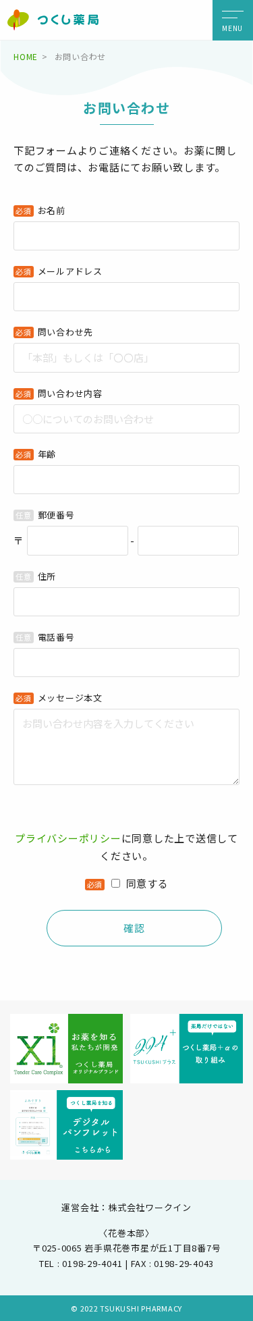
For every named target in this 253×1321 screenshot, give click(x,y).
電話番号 (56, 636)
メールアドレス (70, 271)
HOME (25, 56)
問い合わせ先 (66, 331)
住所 (47, 576)
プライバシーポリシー (68, 838)
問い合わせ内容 (70, 393)
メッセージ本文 (70, 697)
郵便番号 (56, 514)
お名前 (51, 210)
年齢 (47, 454)
